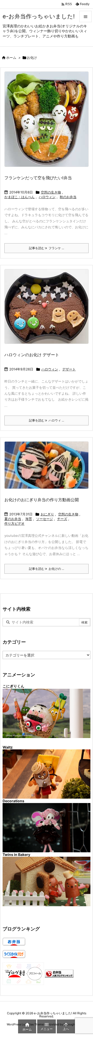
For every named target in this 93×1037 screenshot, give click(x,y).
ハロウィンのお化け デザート (31, 354)
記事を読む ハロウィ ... (46, 420)
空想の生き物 (51, 192)
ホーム (11, 57)
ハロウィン (47, 197)
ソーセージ (44, 519)
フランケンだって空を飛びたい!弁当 (38, 177)
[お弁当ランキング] (59, 973)
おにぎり (47, 514)
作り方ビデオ (14, 523)
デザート (69, 369)
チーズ (62, 519)
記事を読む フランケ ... (46, 248)
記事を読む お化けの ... (46, 569)
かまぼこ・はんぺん (19, 197)
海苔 (28, 519)
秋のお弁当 (68, 197)
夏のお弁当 (12, 519)
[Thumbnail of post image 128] (48, 468)
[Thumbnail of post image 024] (48, 122)
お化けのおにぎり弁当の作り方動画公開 (41, 499)
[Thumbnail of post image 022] (48, 310)
